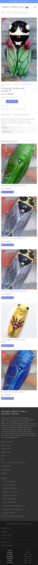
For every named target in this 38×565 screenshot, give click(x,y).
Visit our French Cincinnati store (13, 462)
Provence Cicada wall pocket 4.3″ (14, 238)
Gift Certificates (7, 545)
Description (5, 114)
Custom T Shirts (9, 513)
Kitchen (4, 538)
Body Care (5, 542)
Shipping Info (6, 448)
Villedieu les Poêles (10, 492)
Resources (5, 478)
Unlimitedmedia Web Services (14, 506)
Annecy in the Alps (10, 488)
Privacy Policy (6, 469)
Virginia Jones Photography (13, 509)
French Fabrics (6, 535)
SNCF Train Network (10, 499)
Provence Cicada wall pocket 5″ (13, 185)
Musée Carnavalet (9, 495)
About (3, 455)
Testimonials (6, 466)
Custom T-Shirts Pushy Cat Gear (13, 516)
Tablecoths (5, 528)
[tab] (5, 114)
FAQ (2, 459)
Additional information (21, 114)
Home (3, 12)
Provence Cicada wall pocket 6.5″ (14, 291)
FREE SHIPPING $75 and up (19, 1)
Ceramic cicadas (16, 84)
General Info (5, 452)
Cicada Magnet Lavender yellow (13, 340)
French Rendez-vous (13, 7)
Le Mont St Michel (9, 481)
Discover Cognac (9, 485)
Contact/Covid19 (7, 442)
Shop (8, 12)
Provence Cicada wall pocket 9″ (13, 392)
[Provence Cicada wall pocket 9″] (32, 89)
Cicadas (8, 84)
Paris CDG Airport (9, 502)
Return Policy (6, 445)
